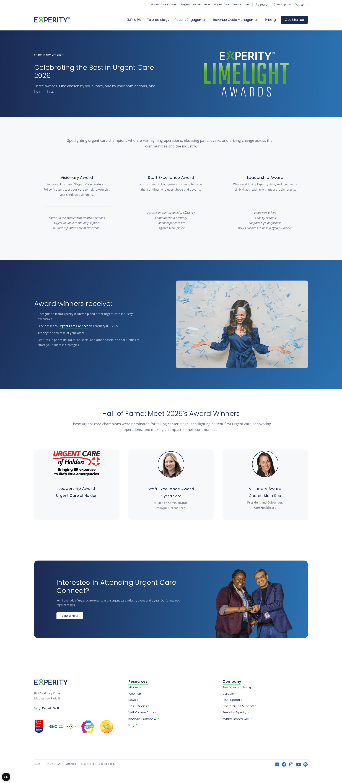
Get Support (283, 4)
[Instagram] (291, 764)
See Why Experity (234, 712)
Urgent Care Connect (164, 4)
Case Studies (137, 706)
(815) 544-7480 (49, 708)
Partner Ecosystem (235, 718)
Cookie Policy (107, 764)
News (132, 700)
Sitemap (71, 764)
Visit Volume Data (141, 712)
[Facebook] (284, 764)
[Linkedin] (277, 764)
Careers (228, 694)
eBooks (133, 687)
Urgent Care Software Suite (231, 4)
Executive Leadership (237, 687)
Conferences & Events (238, 706)
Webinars (135, 694)
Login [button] (302, 4)
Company (231, 681)
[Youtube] (298, 764)
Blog (131, 725)
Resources (138, 681)
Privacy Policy (87, 764)
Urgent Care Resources (196, 4)
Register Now (69, 616)
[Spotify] (305, 764)
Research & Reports (142, 718)
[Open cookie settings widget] (6, 777)
